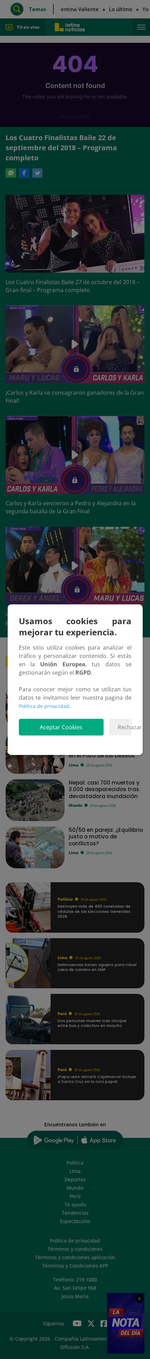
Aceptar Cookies (61, 727)
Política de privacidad (44, 706)
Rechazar (124, 727)
